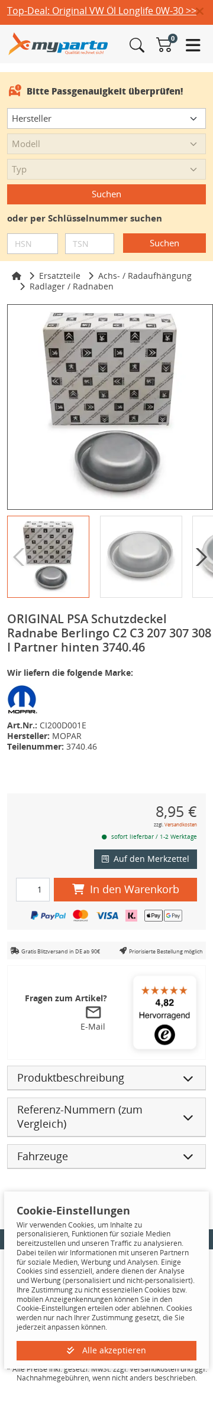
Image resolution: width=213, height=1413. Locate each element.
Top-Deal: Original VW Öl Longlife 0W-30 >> (101, 10)
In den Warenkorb (134, 889)
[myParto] (58, 42)
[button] (204, 12)
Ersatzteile (59, 275)
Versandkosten (180, 824)
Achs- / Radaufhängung (145, 275)
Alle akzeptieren (113, 1350)
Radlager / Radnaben (72, 286)
